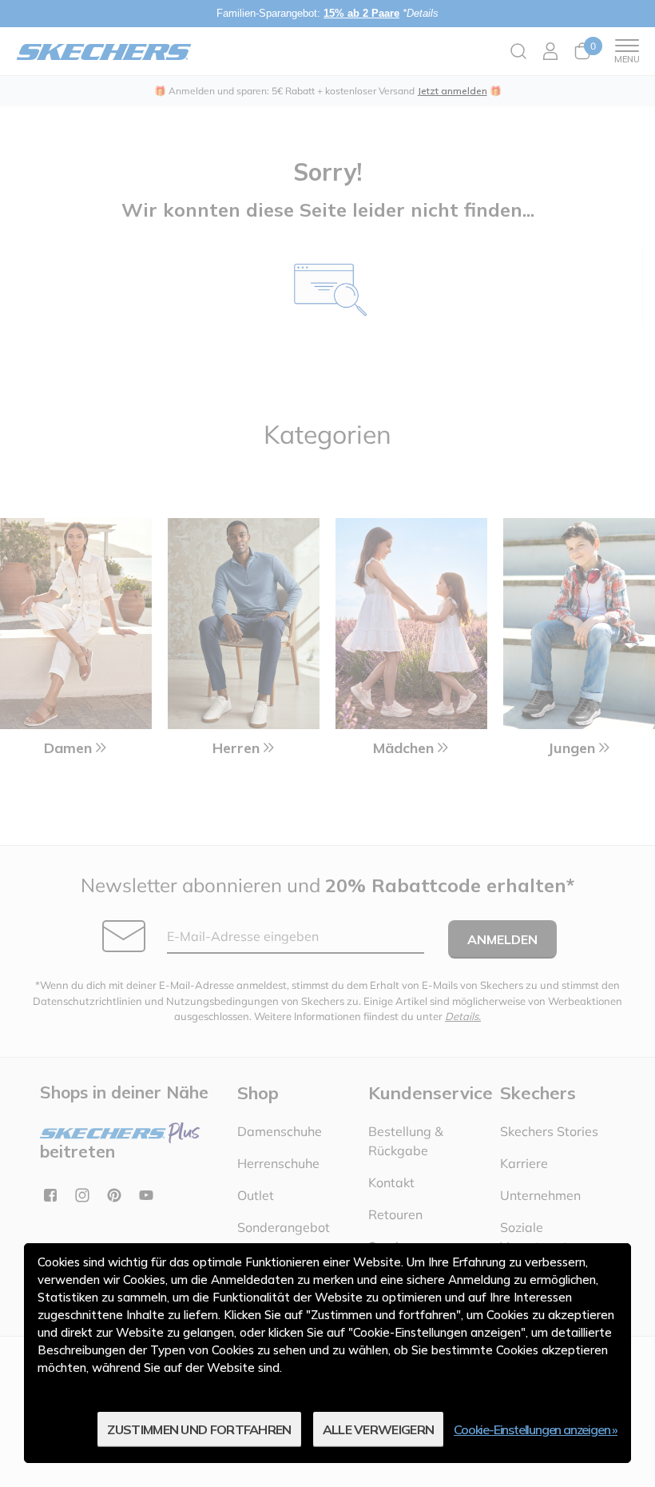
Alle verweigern (379, 1429)
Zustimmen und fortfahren (199, 1429)
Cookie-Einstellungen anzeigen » (535, 1429)
